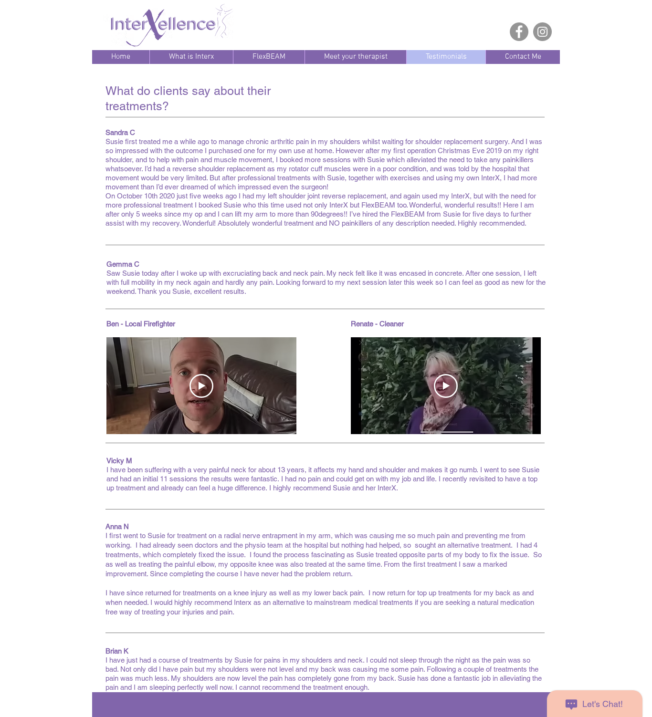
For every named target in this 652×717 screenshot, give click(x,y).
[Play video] (201, 386)
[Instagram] (542, 31)
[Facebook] (519, 31)
